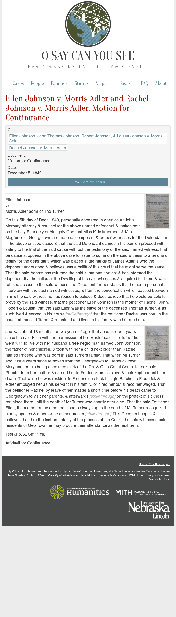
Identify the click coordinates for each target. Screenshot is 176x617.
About (161, 83)
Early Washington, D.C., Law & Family (89, 66)
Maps (101, 83)
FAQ (144, 83)
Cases (18, 83)
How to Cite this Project (154, 464)
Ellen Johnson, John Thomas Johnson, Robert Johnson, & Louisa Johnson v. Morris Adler (85, 138)
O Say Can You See (88, 56)
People (37, 83)
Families (59, 83)
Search (127, 83)
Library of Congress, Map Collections (157, 477)
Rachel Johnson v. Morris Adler (37, 147)
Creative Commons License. (152, 471)
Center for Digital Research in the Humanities (77, 471)
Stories (81, 83)
